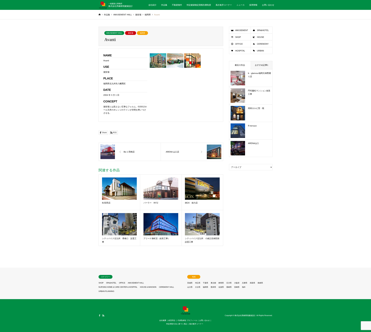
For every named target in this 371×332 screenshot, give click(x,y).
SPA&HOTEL (263, 30)
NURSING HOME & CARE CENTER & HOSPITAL (118, 287)
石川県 (229, 283)
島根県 (260, 283)
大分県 (197, 287)
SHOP (238, 37)
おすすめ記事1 (261, 65)
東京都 (213, 283)
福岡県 (142, 33)
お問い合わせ (268, 5)
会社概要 (162, 320)
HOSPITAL (240, 51)
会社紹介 (152, 5)
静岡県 (221, 283)
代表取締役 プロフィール (187, 320)
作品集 (164, 5)
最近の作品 (240, 65)
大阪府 (236, 283)
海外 (243, 287)
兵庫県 (244, 283)
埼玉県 (197, 283)
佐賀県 (221, 287)
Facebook (100, 315)
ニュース (241, 5)
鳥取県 (252, 283)
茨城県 (189, 283)
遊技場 (130, 33)
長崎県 (229, 287)
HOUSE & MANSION (148, 287)
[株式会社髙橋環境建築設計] (185, 314)
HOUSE (260, 37)
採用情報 (253, 5)
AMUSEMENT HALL (114, 33)
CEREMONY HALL (166, 287)
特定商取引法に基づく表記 (176, 324)
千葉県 (205, 283)
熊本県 (213, 287)
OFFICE (239, 44)
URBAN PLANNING (106, 291)
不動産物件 (177, 5)
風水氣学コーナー (224, 5)
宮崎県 (236, 287)
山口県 (189, 287)
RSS (103, 315)
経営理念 (171, 320)
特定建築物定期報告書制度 (199, 5)
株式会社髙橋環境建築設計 (245, 315)
